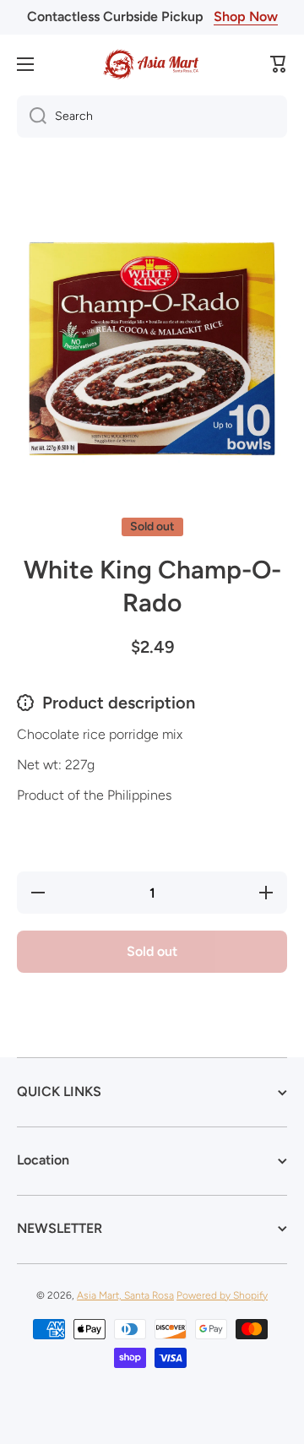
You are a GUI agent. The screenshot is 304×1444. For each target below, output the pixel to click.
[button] (278, 64)
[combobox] (152, 116)
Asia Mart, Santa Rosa (125, 1295)
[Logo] (152, 64)
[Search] (31, 116)
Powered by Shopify (222, 1295)
